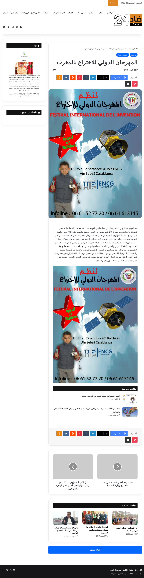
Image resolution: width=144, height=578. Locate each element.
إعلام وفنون (35, 13)
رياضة (80, 13)
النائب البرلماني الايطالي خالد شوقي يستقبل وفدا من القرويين (96, 530)
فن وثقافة (25, 13)
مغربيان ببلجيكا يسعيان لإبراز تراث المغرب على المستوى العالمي (66, 530)
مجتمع (91, 13)
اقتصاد (71, 13)
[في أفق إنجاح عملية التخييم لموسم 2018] (125, 518)
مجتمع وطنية (116, 48)
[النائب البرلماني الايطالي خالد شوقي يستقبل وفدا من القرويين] (95, 517)
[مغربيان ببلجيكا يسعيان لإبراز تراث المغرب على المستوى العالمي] (65, 518)
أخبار (101, 13)
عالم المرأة (14, 13)
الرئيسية (109, 13)
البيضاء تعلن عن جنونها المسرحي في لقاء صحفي (100, 396)
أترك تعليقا (95, 549)
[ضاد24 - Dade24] (128, 20)
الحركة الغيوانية (59, 13)
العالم (5, 13)
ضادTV (45, 13)
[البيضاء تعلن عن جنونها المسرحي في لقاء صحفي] (130, 399)
